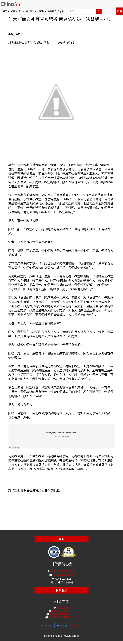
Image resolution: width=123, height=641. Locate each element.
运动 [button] (20, 11)
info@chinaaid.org (63, 571)
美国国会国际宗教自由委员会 (63, 614)
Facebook (47, 625)
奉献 (119, 11)
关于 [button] (5, 11)
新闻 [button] (13, 11)
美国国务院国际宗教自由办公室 (63, 617)
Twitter (63, 625)
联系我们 (52, 11)
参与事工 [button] (30, 11)
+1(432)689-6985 (63, 574)
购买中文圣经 (62, 608)
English (61, 11)
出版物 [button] (41, 11)
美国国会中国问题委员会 (63, 611)
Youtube (77, 625)
